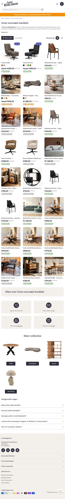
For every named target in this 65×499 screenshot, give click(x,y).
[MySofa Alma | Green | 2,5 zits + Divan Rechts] (32, 206)
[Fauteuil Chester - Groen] (28, 65)
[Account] (57, 4)
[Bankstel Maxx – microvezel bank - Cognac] (6, 98)
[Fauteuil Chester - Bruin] (30, 65)
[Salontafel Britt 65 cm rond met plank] (54, 84)
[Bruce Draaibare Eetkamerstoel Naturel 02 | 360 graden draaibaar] (32, 147)
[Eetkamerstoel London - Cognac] (11, 117)
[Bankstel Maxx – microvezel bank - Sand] (4, 98)
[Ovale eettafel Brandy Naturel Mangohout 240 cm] (54, 236)
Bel (11, 310)
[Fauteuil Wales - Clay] (4, 65)
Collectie (7, 18)
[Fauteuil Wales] (11, 51)
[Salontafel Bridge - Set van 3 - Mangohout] (54, 266)
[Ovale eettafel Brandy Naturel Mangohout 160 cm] (11, 236)
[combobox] (22, 10)
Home (2, 18)
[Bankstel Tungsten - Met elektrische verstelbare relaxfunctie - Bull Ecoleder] (32, 84)
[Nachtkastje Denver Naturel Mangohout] (32, 266)
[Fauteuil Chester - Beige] (26, 65)
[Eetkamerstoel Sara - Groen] (54, 177)
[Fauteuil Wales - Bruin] (2, 65)
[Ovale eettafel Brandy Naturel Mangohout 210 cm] (32, 236)
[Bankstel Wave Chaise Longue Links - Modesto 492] (54, 147)
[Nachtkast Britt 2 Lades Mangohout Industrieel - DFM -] (11, 177)
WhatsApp (19, 326)
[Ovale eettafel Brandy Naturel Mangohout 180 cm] (54, 206)
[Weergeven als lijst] (62, 38)
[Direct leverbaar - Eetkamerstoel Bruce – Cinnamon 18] (11, 147)
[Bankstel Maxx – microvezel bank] (11, 84)
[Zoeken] (42, 10)
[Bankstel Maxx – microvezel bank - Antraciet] (2, 98)
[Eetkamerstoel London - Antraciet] (11, 266)
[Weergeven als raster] (57, 38)
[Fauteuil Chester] (32, 51)
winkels (53, 326)
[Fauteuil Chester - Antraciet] (23, 65)
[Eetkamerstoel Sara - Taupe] (54, 117)
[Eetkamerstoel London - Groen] (32, 117)
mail (53, 310)
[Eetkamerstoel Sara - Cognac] (54, 51)
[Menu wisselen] (2, 4)
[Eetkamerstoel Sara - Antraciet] (11, 206)
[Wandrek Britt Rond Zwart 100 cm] (32, 177)
